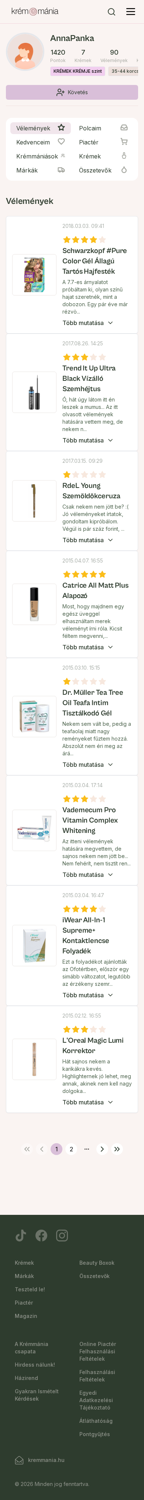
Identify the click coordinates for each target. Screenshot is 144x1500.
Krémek (24, 1263)
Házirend (26, 1378)
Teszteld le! (30, 1289)
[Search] (111, 12)
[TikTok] (21, 1235)
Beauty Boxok (96, 1263)
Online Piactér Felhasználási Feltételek (97, 1351)
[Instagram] (62, 1235)
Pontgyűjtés (94, 1434)
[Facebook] (41, 1235)
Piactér (24, 1302)
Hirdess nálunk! (35, 1364)
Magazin (26, 1316)
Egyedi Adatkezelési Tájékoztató (96, 1400)
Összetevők (94, 1276)
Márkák (24, 1276)
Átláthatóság (96, 1421)
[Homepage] (35, 12)
